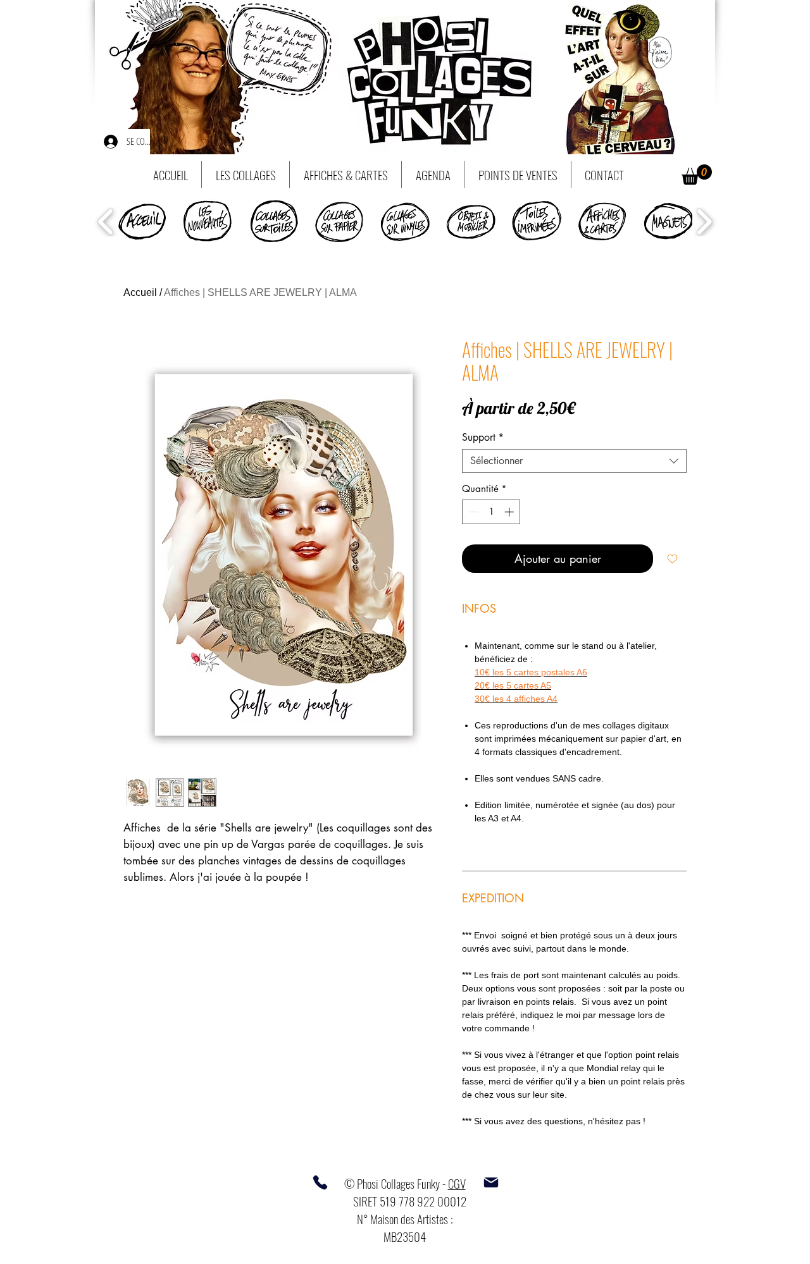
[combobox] (574, 461)
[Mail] (491, 1182)
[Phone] (320, 1182)
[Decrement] (472, 512)
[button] (697, 174)
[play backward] (106, 221)
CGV (457, 1183)
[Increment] (510, 512)
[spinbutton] (491, 512)
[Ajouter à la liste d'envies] (672, 558)
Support (483, 437)
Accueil (140, 292)
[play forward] (704, 221)
